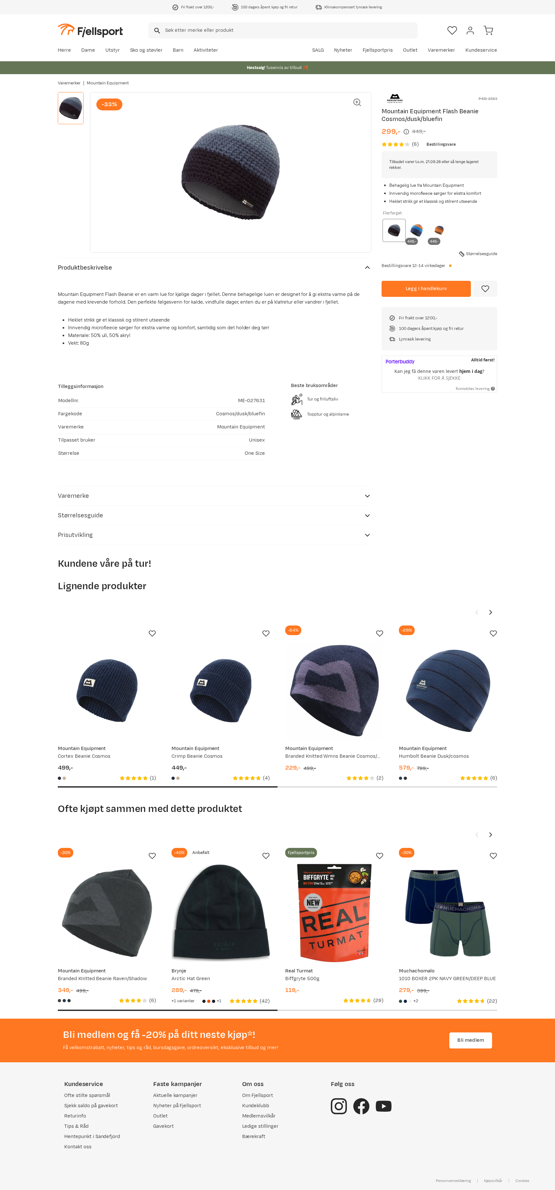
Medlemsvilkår (259, 1116)
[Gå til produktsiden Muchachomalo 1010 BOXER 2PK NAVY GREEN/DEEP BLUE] (448, 913)
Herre (64, 50)
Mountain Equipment (108, 83)
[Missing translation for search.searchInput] (156, 30)
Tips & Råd (76, 1126)
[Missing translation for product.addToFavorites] (485, 289)
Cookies (522, 1180)
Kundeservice (481, 50)
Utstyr (112, 50)
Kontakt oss (78, 1146)
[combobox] (283, 30)
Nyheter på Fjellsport (177, 1105)
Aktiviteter (206, 50)
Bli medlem (470, 1040)
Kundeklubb (255, 1105)
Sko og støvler (146, 50)
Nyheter (343, 50)
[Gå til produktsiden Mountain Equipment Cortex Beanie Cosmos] (107, 691)
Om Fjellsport (257, 1095)
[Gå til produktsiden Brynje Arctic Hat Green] (221, 913)
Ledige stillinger (260, 1126)
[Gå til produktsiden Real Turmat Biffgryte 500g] (334, 913)
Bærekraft (254, 1136)
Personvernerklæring (453, 1180)
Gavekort (163, 1126)
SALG (318, 50)
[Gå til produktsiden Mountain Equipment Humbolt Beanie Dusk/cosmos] (448, 691)
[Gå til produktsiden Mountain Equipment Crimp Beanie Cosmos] (221, 691)
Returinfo (75, 1116)
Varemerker (441, 50)
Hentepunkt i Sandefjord (92, 1136)
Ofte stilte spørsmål (87, 1095)
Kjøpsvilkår (493, 1180)
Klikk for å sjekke (439, 378)
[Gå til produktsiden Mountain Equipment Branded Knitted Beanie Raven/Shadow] (107, 913)
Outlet (410, 50)
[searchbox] (290, 30)
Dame (88, 50)
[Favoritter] (452, 30)
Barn (178, 50)
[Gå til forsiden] (90, 30)
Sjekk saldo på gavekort (91, 1105)
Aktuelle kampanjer (175, 1095)
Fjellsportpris (378, 50)
